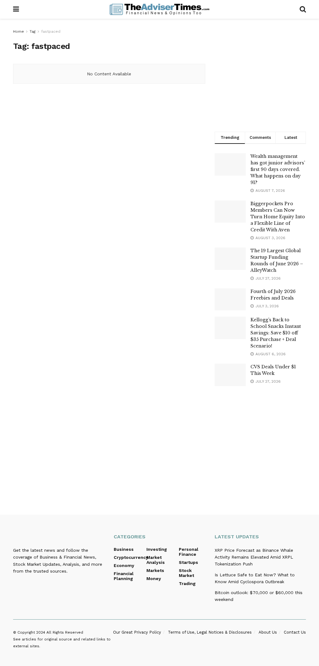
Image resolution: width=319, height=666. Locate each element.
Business (124, 549)
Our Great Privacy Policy (137, 632)
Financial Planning (124, 576)
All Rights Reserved (64, 632)
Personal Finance (188, 552)
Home (18, 31)
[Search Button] (303, 9)
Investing (156, 549)
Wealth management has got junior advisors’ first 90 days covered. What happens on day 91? (277, 169)
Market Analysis (155, 560)
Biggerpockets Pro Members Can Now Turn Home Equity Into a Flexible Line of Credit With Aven (277, 217)
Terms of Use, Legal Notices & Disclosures (210, 632)
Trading (187, 583)
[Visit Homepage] (159, 9)
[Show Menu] (16, 9)
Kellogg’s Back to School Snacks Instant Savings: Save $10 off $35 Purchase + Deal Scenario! (275, 333)
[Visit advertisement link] (260, 73)
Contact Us (295, 632)
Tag (33, 31)
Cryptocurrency (131, 557)
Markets (155, 570)
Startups (188, 562)
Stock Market (186, 573)
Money (153, 578)
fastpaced (50, 31)
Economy (124, 565)
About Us (268, 632)
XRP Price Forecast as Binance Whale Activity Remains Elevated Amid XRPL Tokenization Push (254, 557)
